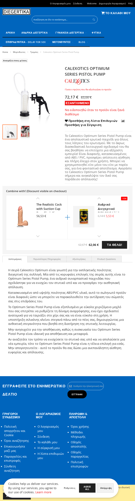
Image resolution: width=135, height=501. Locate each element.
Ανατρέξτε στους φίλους (15, 60)
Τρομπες (34, 52)
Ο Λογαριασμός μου (60, 3)
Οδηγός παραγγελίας (80, 454)
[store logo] (16, 12)
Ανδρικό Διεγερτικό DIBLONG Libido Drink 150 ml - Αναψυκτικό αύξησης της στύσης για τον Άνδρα (109, 207)
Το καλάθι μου (47, 442)
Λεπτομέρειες (15, 259)
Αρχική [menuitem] (10, 32)
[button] (25, 132)
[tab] (14, 259)
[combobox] (65, 19)
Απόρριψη (106, 488)
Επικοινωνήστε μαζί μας (14, 448)
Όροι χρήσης (80, 426)
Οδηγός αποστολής (78, 444)
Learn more (43, 492)
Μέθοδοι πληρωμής (78, 434)
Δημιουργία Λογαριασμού (112, 3)
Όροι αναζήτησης (16, 441)
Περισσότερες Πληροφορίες (47, 259)
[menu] (67, 37)
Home (5, 52)
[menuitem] (35, 33)
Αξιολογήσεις (79, 259)
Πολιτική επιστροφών (79, 464)
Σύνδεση (77, 3)
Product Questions (106, 259)
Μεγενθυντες (19, 52)
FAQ (130, 3)
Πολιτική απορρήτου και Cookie (14, 431)
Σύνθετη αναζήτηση (12, 468)
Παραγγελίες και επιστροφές (15, 458)
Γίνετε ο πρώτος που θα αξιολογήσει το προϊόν (88, 89)
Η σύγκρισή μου (49, 448)
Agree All (87, 488)
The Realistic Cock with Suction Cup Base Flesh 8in (49, 207)
